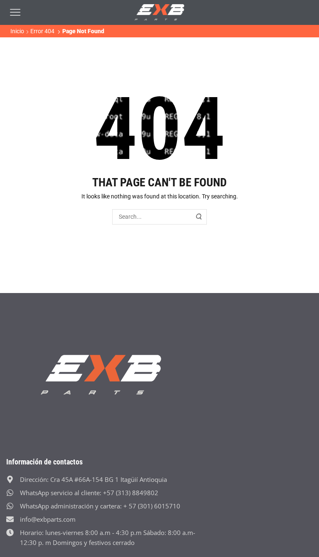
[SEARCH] (199, 217)
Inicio (17, 31)
